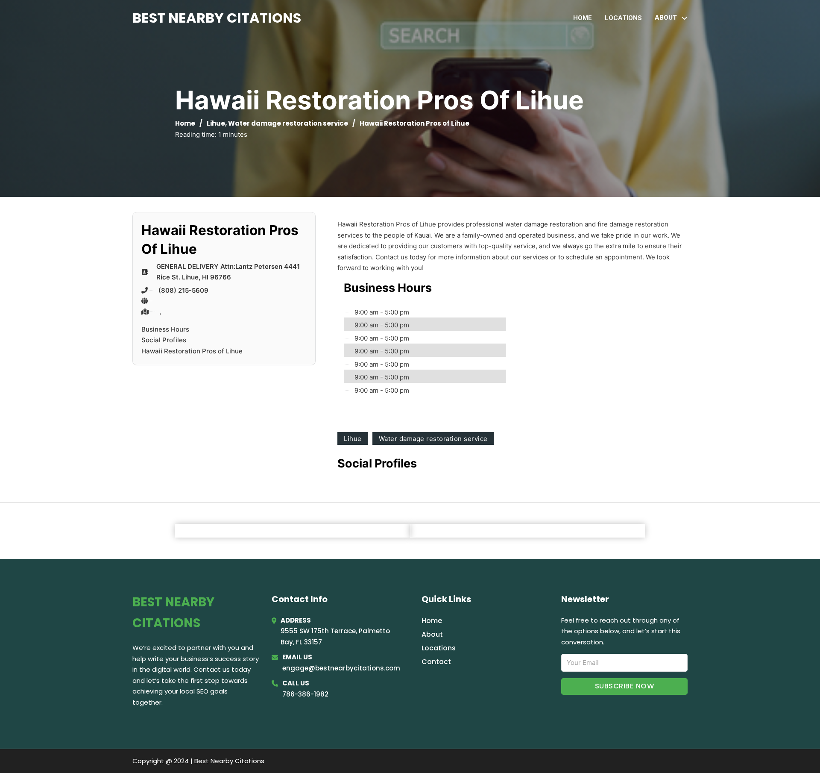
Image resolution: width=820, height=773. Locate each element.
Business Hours (165, 329)
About (432, 634)
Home (582, 18)
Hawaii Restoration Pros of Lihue (192, 351)
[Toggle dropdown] (684, 18)
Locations (623, 18)
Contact (436, 662)
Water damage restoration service (288, 123)
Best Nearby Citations (216, 17)
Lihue (216, 123)
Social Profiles (163, 340)
